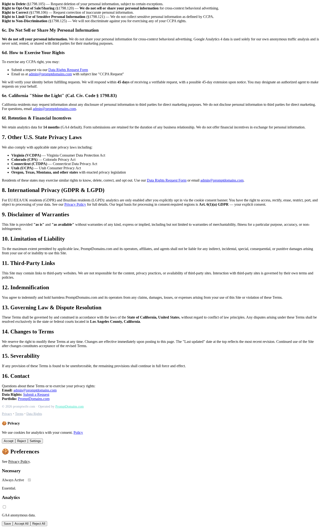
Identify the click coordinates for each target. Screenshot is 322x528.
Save (7, 523)
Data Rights (34, 414)
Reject (21, 441)
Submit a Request (36, 394)
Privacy (7, 414)
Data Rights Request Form (68, 70)
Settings (35, 441)
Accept (8, 441)
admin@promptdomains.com (50, 74)
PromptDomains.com (34, 399)
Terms (19, 414)
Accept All (22, 523)
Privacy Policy (75, 204)
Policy (78, 432)
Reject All (38, 523)
